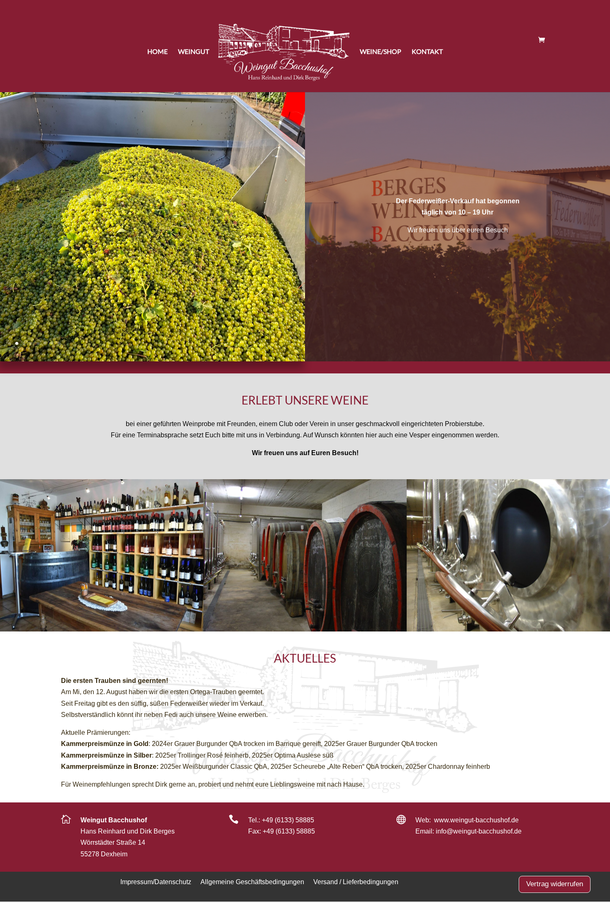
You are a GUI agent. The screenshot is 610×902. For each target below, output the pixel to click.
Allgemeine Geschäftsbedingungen (252, 881)
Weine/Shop (380, 51)
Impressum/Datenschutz (155, 881)
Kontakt (427, 51)
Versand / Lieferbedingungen (355, 881)
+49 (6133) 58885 (288, 820)
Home (157, 51)
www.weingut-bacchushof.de (476, 820)
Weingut (193, 51)
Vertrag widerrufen (554, 884)
